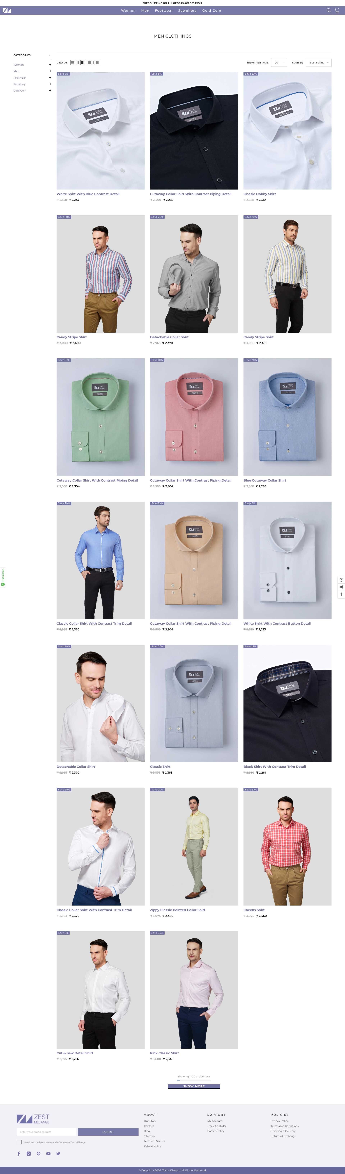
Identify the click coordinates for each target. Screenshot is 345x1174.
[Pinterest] (38, 1154)
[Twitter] (58, 1154)
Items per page (257, 62)
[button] (32, 64)
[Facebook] (19, 1154)
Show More (194, 1086)
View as (62, 62)
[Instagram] (29, 1154)
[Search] (329, 10)
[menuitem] (32, 64)
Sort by (297, 62)
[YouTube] (48, 1154)
